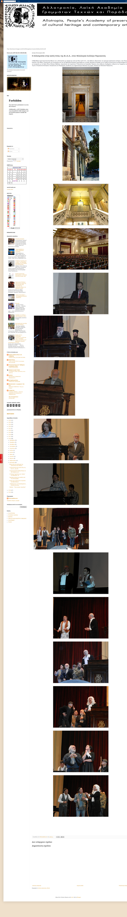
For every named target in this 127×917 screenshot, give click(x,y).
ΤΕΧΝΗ (10, 522)
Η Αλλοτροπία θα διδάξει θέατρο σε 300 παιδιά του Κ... (18, 471)
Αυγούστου (12, 448)
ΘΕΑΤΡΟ (10, 516)
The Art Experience (13, 396)
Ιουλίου (11, 450)
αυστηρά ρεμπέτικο (13, 380)
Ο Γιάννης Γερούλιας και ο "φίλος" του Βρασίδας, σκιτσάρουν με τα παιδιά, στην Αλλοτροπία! (21, 262)
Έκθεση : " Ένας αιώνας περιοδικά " (18, 487)
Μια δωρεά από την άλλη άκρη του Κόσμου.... (21, 324)
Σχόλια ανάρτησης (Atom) (44, 888)
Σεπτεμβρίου (13, 446)
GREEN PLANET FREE (14, 370)
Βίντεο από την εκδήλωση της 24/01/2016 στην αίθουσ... (16, 465)
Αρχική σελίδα (80, 885)
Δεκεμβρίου (12, 440)
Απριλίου (12, 456)
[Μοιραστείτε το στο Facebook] (62, 837)
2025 (9, 420)
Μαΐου (11, 454)
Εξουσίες (17, 303)
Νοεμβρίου (12, 442)
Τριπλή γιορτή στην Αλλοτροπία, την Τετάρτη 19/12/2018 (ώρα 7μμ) (21, 275)
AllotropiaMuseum (13, 498)
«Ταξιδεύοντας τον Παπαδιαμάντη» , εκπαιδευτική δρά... (18, 484)
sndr (72, 897)
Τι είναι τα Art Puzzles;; (13, 367)
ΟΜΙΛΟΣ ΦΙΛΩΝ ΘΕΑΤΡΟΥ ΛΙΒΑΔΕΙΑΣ (17, 518)
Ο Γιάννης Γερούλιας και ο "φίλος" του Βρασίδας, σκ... (17, 474)
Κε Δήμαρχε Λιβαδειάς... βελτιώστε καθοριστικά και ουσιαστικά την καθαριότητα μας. (16, 393)
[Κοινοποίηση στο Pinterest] (63, 837)
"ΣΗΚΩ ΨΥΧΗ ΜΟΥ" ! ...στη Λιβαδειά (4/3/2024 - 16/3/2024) (21, 296)
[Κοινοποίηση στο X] (60, 837)
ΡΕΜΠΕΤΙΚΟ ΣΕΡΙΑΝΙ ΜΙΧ (14, 381)
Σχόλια (10, 151)
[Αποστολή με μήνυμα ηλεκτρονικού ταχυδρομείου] (57, 837)
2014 (9, 492)
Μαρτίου (12, 458)
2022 (9, 426)
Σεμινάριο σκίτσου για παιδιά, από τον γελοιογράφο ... (17, 478)
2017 (9, 436)
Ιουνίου (11, 452)
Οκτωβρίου (12, 444)
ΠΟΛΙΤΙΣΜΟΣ (11, 520)
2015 (9, 490)
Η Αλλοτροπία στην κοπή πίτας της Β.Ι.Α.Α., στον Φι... (18, 468)
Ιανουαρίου (12, 462)
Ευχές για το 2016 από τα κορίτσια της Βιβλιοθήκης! (17, 481)
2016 (9, 438)
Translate (18, 161)
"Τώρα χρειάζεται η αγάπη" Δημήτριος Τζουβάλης (19, 250)
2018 (9, 434)
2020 (9, 430)
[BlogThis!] (58, 837)
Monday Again (12, 398)
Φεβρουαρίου (13, 460)
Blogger (79, 897)
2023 (9, 424)
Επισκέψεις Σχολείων (13, 515)
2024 (9, 422)
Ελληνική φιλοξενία (19, 239)
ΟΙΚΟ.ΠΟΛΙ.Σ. (12, 360)
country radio (10, 189)
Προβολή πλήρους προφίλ (13, 500)
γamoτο (11, 375)
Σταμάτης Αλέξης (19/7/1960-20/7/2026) (17, 357)
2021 (9, 428)
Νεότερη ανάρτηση (36, 885)
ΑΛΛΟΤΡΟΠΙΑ (11, 513)
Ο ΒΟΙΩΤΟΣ (11, 390)
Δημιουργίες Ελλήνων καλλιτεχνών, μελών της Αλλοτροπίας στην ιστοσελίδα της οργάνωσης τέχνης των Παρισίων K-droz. (20, 285)
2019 (9, 432)
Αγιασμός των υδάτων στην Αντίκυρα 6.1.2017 (20, 315)
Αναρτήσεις (11, 148)
